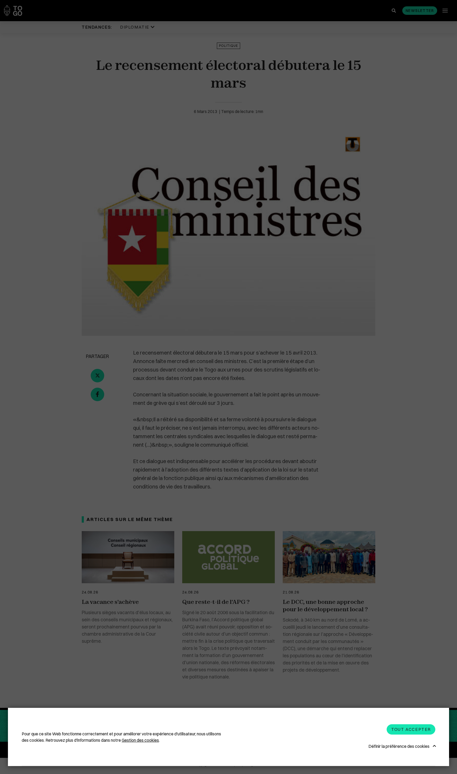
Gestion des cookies (140, 740)
